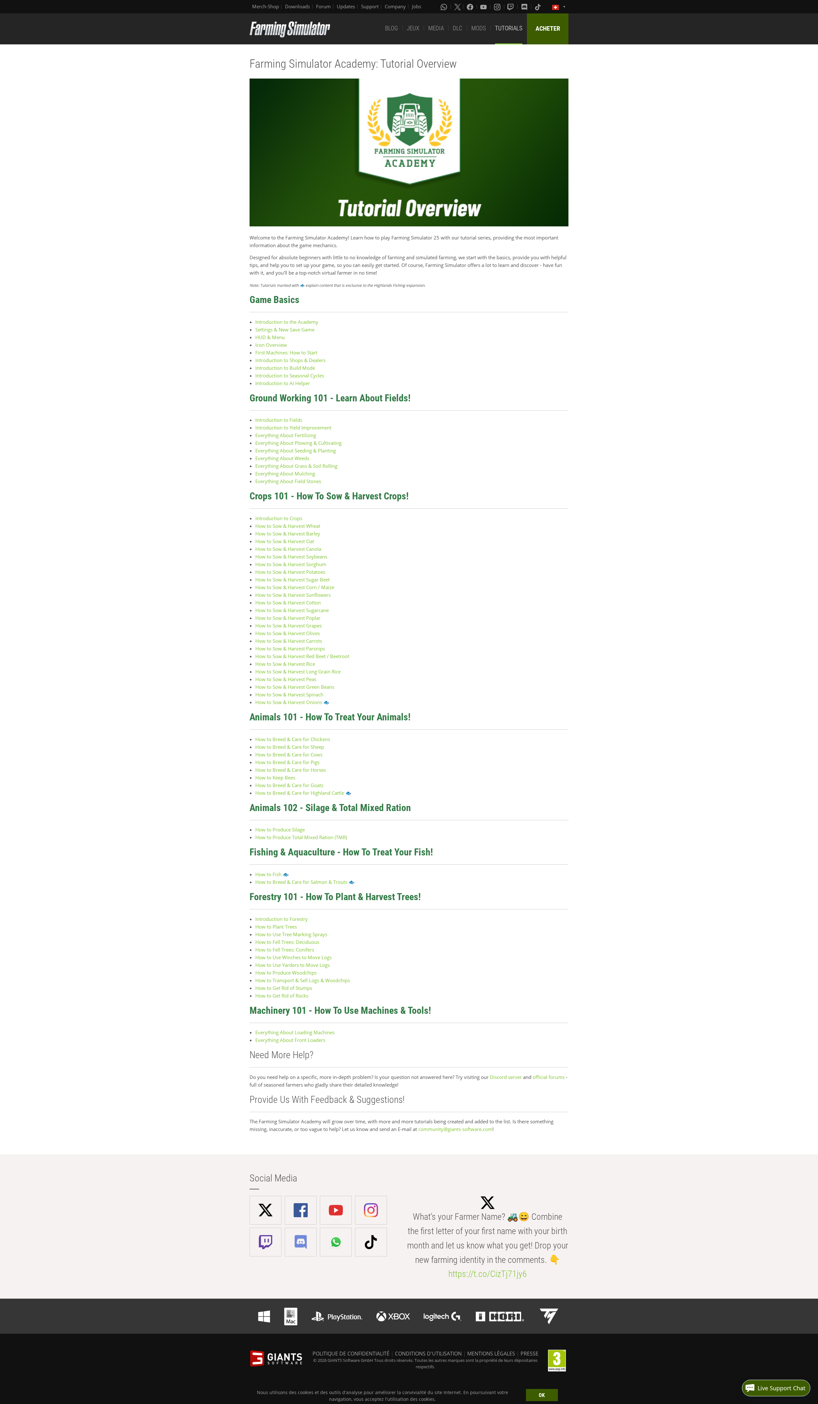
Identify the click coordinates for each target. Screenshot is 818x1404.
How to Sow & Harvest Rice (285, 664)
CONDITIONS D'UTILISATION (428, 1353)
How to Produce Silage (280, 829)
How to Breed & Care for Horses (290, 770)
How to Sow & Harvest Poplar (287, 618)
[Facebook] (471, 6)
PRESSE (529, 1353)
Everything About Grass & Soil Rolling (296, 466)
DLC (457, 28)
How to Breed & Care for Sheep (289, 747)
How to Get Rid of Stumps (283, 988)
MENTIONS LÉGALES (491, 1353)
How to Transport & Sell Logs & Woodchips (302, 980)
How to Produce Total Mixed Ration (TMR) (301, 837)
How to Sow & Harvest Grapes (288, 625)
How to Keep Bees (275, 777)
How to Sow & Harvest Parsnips (290, 648)
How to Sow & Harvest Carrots (288, 641)
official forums (549, 1077)
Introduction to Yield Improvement (293, 427)
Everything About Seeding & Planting (295, 450)
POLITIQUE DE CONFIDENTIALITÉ (351, 1353)
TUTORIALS (508, 28)
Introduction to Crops (278, 518)
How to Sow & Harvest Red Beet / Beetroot (302, 656)
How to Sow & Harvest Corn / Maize (294, 587)
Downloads (297, 6)
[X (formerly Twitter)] (457, 6)
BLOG (391, 28)
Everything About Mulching (285, 473)
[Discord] (525, 6)
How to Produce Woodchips (286, 972)
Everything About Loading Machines (295, 1032)
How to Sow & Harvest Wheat (287, 526)
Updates (346, 6)
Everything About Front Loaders (290, 1040)
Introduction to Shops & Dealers (290, 360)
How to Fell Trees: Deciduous (287, 942)
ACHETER (548, 28)
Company (395, 6)
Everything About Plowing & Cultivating (298, 443)
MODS (478, 28)
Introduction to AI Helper (282, 383)
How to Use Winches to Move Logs (293, 957)
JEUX (413, 28)
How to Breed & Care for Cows (288, 754)
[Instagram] (498, 6)
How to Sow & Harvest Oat (284, 541)
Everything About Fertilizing (285, 435)
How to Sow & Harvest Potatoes (290, 572)
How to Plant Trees (276, 926)
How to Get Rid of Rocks (281, 995)
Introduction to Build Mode (285, 368)
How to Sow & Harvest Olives (287, 633)
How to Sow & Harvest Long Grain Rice (298, 671)
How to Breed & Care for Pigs (287, 762)
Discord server (506, 1077)
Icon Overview (271, 345)
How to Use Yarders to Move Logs (292, 965)
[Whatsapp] (444, 6)
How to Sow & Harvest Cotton (288, 602)
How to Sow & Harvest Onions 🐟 (292, 702)
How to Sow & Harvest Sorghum (290, 564)
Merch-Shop (265, 6)
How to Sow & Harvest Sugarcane (292, 610)
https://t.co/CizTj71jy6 (487, 1274)
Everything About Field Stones (288, 481)
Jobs (416, 6)
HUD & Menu (270, 337)
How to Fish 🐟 (272, 874)
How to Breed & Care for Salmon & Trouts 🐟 (305, 882)
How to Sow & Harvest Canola (288, 549)
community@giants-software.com (455, 1129)
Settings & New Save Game (284, 329)
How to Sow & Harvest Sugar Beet (292, 579)
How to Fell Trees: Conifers (284, 949)
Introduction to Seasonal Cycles (289, 375)
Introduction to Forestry (281, 919)
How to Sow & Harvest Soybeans (291, 556)
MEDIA (436, 28)
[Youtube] (484, 6)
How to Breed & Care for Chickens (292, 739)
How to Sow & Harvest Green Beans (294, 687)
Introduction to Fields (278, 420)
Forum (323, 6)
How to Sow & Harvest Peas (285, 679)
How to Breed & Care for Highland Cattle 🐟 (303, 793)
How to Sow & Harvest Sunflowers (293, 595)
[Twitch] (511, 6)
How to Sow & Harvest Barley (287, 533)
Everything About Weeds (282, 458)
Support (370, 6)
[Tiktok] (538, 6)
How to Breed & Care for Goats (289, 785)
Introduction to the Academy (286, 322)
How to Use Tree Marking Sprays (291, 934)
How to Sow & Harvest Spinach (289, 694)
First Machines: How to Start (286, 352)
